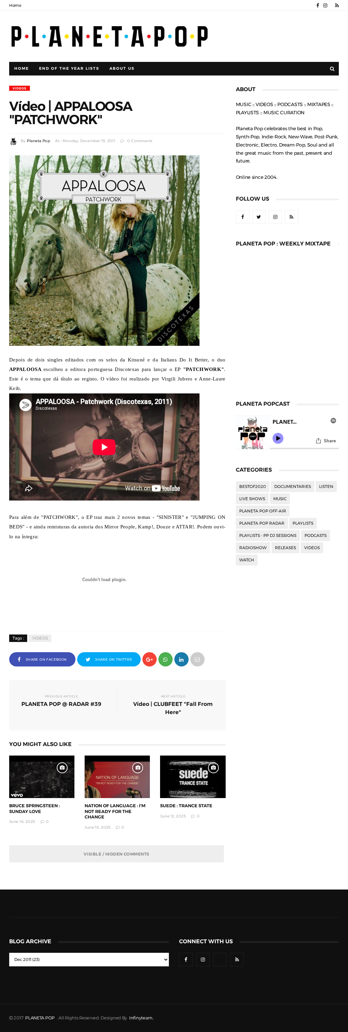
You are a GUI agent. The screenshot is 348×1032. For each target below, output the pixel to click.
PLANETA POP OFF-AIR (262, 511)
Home (15, 5)
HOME (21, 68)
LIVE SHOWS (252, 499)
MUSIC (279, 499)
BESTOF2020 (252, 487)
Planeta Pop (38, 141)
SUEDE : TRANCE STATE (186, 805)
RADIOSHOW (253, 548)
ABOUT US (122, 68)
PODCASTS (315, 536)
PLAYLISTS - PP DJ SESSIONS (267, 536)
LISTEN (326, 487)
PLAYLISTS (303, 523)
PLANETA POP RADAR (261, 523)
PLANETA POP (40, 1018)
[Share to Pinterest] (197, 658)
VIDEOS (20, 88)
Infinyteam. (141, 1018)
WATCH (246, 560)
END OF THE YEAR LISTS (69, 68)
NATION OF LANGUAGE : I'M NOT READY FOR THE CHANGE (115, 811)
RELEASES (285, 548)
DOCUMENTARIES (292, 487)
